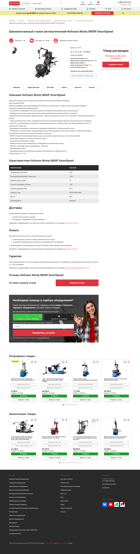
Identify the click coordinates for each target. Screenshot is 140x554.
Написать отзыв (77, 283)
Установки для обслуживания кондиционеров (23, 508)
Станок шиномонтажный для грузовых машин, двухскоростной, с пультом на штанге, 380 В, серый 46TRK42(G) (22, 438)
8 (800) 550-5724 (124, 2)
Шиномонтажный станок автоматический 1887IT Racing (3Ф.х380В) (115, 379)
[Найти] (61, 3)
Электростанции (14, 526)
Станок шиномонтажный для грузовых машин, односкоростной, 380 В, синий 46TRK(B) (53, 380)
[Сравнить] (32, 361)
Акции (62, 504)
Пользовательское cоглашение (70, 486)
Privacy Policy (49, 543)
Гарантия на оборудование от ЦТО (77, 268)
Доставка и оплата (71, 223)
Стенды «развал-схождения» (18, 504)
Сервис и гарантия (66, 508)
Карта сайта (64, 501)
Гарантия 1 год (20, 40)
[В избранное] (35, 361)
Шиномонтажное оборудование (19, 479)
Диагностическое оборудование (19, 490)
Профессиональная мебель (17, 501)
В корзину (23, 396)
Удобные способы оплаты (68, 40)
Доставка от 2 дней (42, 40)
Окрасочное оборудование (17, 497)
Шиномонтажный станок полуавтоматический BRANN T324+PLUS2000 (85, 379)
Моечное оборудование (16, 519)
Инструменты (13, 522)
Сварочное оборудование (17, 515)
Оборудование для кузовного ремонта (21, 493)
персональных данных (43, 338)
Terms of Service (62, 543)
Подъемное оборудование (17, 483)
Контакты (63, 493)
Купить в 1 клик (23, 400)
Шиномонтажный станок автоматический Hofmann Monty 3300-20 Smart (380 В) (115, 437)
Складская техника (15, 533)
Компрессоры (13, 512)
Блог (61, 497)
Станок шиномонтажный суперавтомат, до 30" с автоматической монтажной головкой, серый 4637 (85, 438)
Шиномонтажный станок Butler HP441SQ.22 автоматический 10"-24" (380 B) (54, 437)
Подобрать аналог (115, 64)
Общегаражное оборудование (18, 486)
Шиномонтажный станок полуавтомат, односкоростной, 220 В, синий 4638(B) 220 (22, 379)
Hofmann (72, 201)
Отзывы (63, 512)
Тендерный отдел (65, 490)
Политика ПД (64, 483)
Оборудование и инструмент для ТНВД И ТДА (23, 530)
